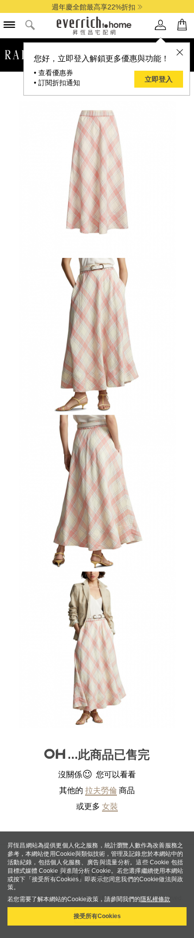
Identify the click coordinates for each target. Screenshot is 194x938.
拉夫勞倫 (101, 790)
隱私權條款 (155, 899)
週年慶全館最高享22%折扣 (93, 7)
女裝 (110, 806)
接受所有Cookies (97, 916)
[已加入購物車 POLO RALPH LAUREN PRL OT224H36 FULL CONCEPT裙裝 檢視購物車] (182, 25)
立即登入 (159, 79)
